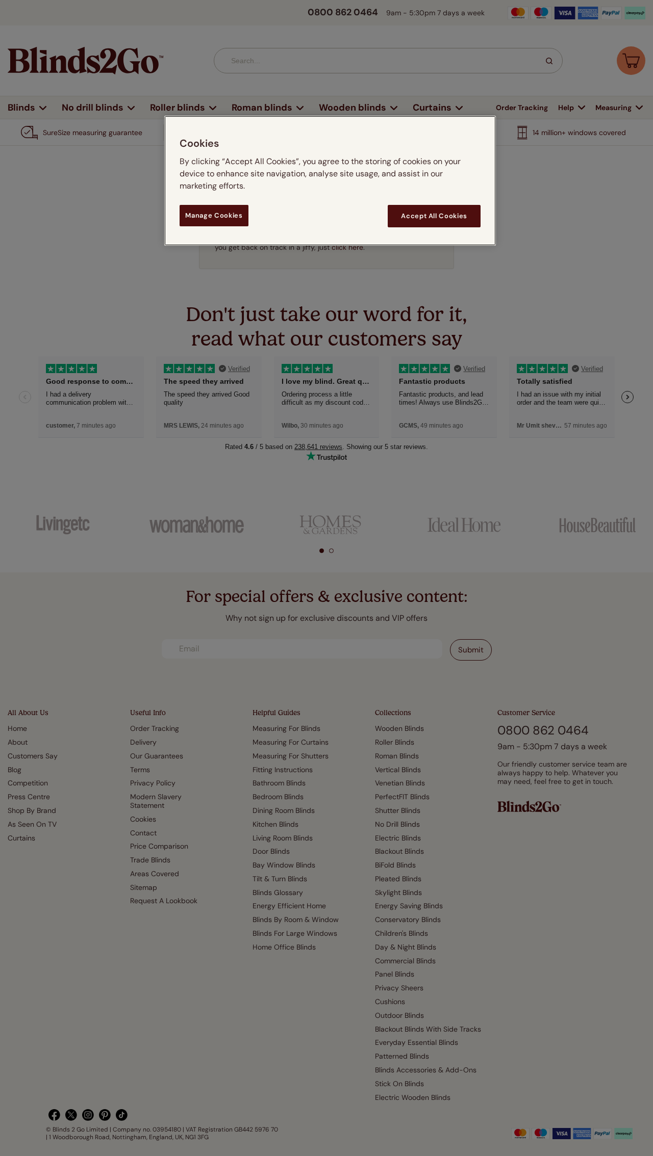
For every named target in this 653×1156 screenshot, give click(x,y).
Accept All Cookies (434, 216)
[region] (330, 181)
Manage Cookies (213, 215)
